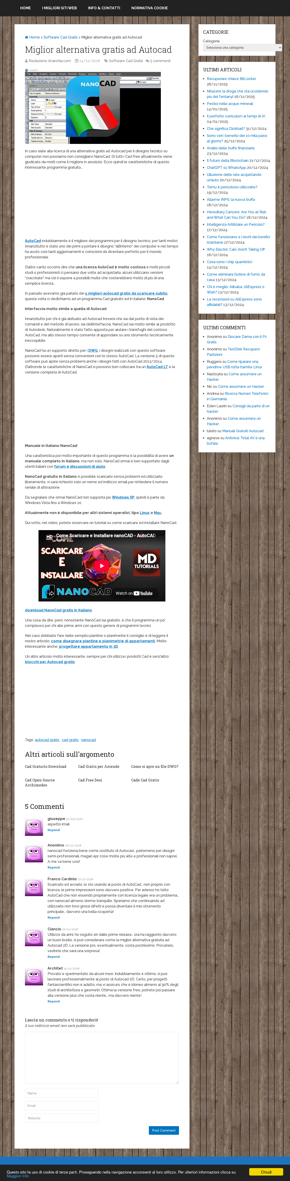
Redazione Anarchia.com (50, 61)
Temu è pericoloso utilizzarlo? (232, 187)
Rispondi (54, 830)
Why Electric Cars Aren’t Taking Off (236, 249)
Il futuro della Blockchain (228, 160)
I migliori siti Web (59, 8)
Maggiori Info (18, 1176)
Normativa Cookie (149, 8)
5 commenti (160, 61)
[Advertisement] (102, 206)
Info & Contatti (104, 8)
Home (25, 8)
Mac (157, 513)
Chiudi (266, 1172)
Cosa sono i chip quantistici (229, 262)
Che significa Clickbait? (226, 128)
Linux (145, 513)
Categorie (211, 41)
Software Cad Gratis (61, 37)
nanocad (88, 740)
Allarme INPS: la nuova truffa (231, 199)
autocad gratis (47, 740)
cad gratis (70, 740)
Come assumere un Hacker (241, 386)
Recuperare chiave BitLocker (231, 79)
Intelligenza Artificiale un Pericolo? (236, 224)
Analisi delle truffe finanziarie (231, 148)
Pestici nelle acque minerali (230, 104)
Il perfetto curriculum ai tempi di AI (236, 116)
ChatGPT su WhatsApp (226, 167)
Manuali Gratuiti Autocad (242, 431)
